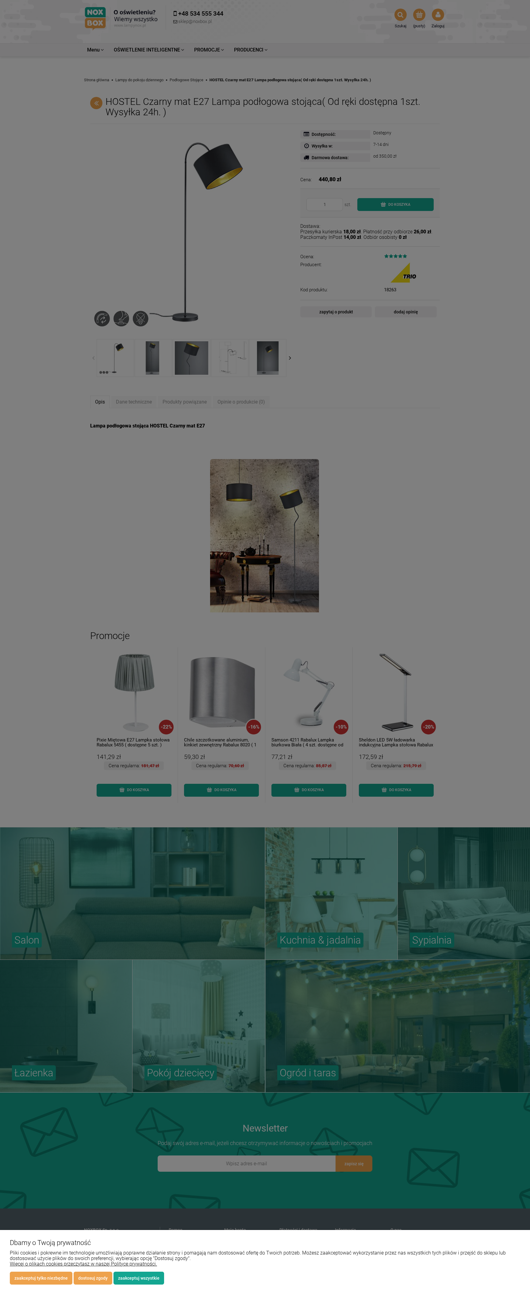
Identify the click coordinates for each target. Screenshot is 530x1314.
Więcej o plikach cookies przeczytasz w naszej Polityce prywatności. (83, 1264)
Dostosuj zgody (93, 1278)
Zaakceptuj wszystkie (138, 1278)
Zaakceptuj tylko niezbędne (41, 1278)
